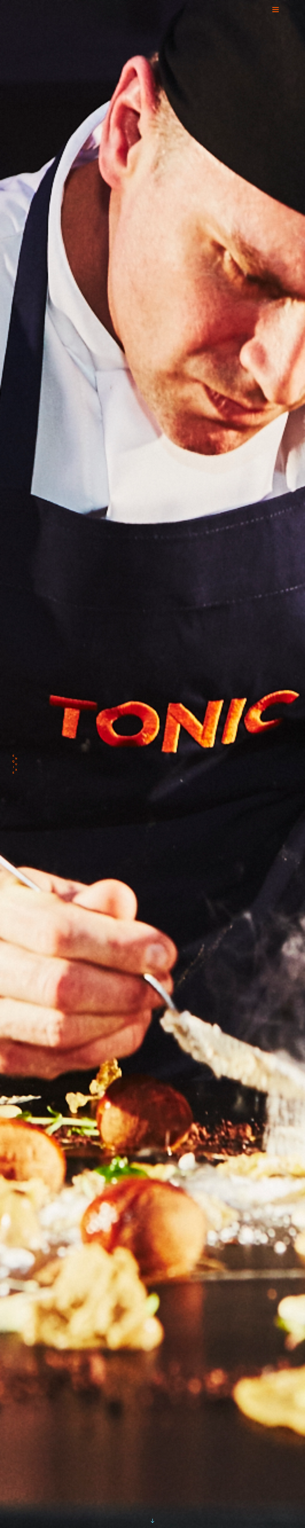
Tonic (152, 14)
